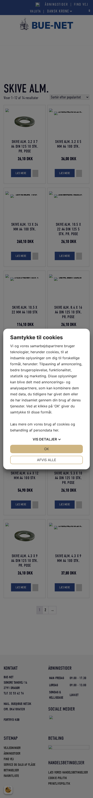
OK (46, 449)
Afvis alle (46, 460)
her (55, 430)
